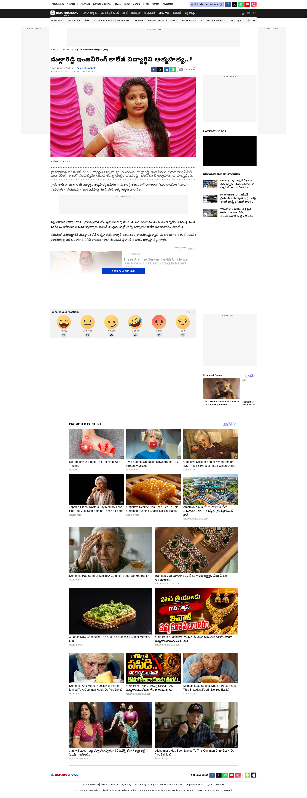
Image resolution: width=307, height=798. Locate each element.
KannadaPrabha (102, 3)
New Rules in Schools (192, 20)
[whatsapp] (241, 4)
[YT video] (247, 4)
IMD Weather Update (78, 20)
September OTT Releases (131, 20)
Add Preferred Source (204, 4)
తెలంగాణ (164, 12)
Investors (219, 784)
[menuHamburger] (249, 13)
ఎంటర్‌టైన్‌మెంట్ (110, 12)
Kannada (85, 3)
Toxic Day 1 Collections (241, 20)
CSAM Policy (139, 784)
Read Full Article (123, 271)
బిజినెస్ (177, 12)
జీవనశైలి (136, 12)
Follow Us (190, 69)
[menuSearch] (254, 13)
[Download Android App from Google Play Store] (247, 775)
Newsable (72, 3)
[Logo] (65, 13)
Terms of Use (108, 784)
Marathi (156, 3)
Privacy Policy (124, 784)
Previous (248, 20)
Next (254, 20)
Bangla (136, 3)
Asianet (64, 774)
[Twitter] (234, 4)
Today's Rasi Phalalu (103, 20)
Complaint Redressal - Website (165, 784)
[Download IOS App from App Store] (254, 775)
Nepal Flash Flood (216, 20)
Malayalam (58, 3)
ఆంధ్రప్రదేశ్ (149, 12)
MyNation (168, 3)
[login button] (244, 13)
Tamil (127, 3)
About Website (91, 784)
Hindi (146, 3)
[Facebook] (228, 4)
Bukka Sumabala (86, 67)
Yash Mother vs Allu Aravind (162, 20)
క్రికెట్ (125, 12)
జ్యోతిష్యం (190, 12)
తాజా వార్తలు (90, 12)
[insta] (254, 4)
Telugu (117, 3)
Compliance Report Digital (198, 784)
